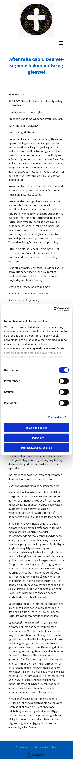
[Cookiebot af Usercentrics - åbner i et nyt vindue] (53, 309)
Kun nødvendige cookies (36, 447)
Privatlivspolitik (23, 747)
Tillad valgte (36, 437)
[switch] (64, 381)
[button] (36, 43)
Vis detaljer (55, 417)
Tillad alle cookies (36, 427)
